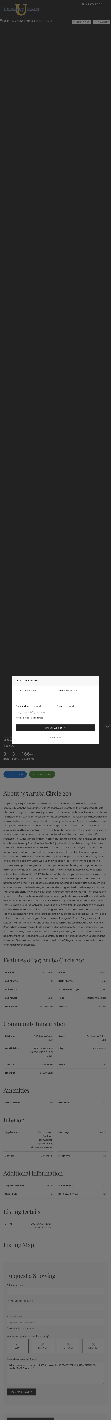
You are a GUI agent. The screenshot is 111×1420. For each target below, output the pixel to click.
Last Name (67, 690)
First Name (26, 690)
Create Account (55, 728)
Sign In (54, 737)
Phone (65, 706)
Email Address (28, 706)
